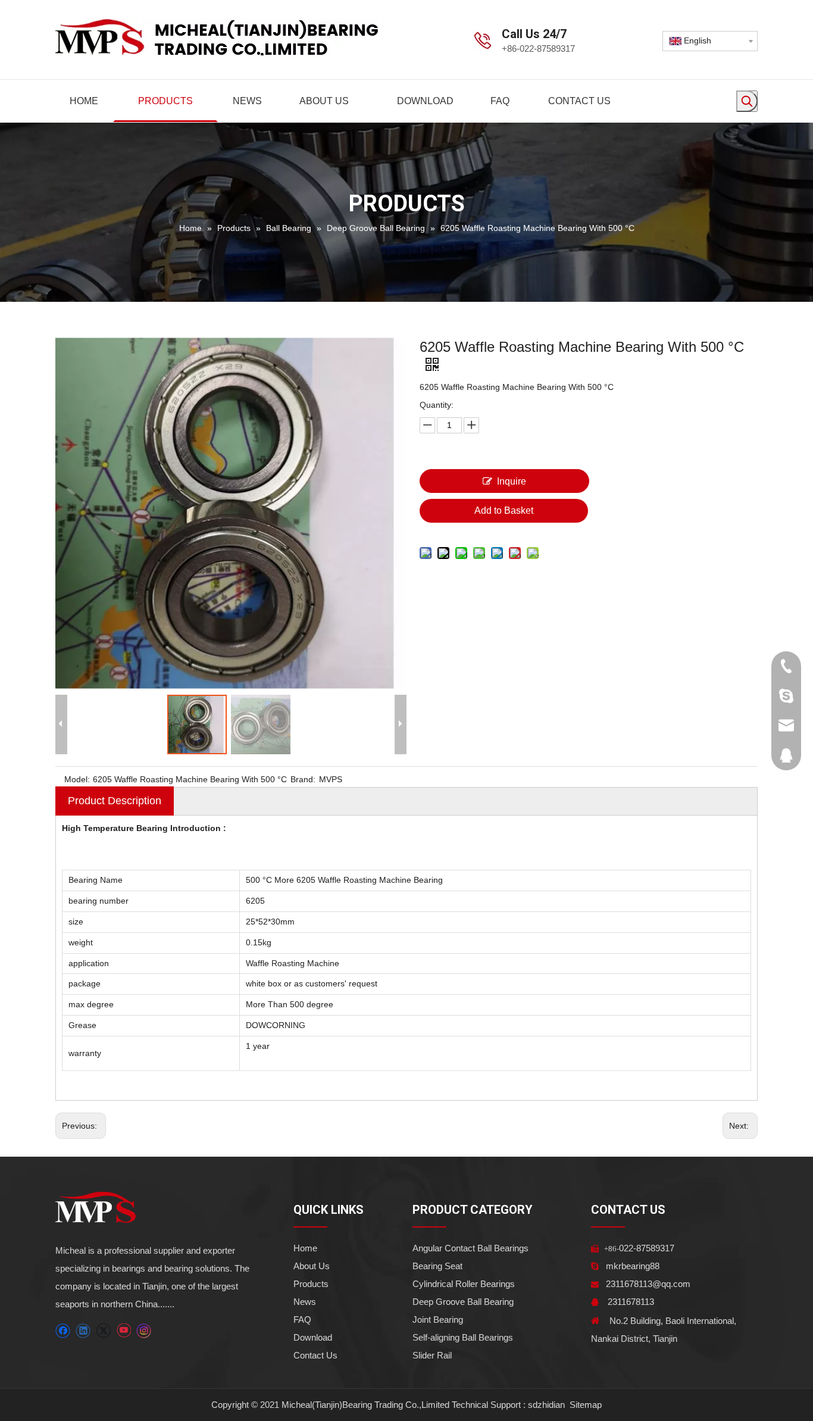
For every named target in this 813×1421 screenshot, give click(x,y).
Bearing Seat (437, 1266)
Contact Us (315, 1355)
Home (305, 1248)
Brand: (302, 779)
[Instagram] (144, 1331)
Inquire (511, 481)
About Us (311, 1266)
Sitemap (584, 1405)
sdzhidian (546, 1405)
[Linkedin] (83, 1330)
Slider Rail (432, 1355)
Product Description (114, 801)
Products (311, 1284)
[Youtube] (123, 1330)
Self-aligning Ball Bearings (462, 1337)
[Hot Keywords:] (747, 101)
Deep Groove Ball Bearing (463, 1302)
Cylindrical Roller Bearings (463, 1284)
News (304, 1302)
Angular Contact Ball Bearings (470, 1248)
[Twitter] (103, 1330)
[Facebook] (62, 1330)
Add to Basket (503, 510)
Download (312, 1337)
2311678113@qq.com (648, 1284)
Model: (77, 779)
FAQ (302, 1319)
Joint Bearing (437, 1319)
